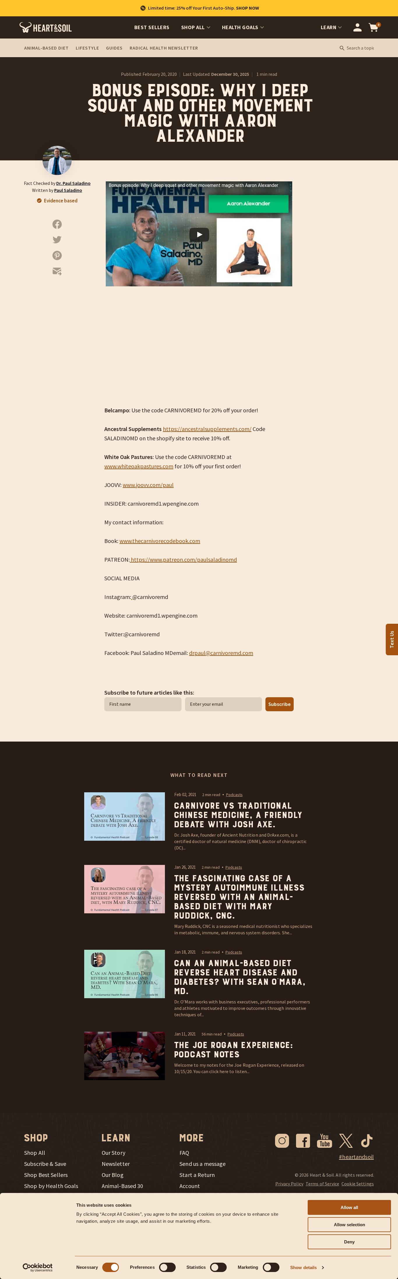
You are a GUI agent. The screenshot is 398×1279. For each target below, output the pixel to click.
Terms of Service (322, 1184)
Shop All (193, 27)
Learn (329, 27)
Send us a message (202, 1164)
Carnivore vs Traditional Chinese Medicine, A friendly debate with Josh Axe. (237, 815)
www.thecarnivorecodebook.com (159, 540)
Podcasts (234, 795)
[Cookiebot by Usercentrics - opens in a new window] (37, 1267)
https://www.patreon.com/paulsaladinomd (183, 559)
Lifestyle (87, 48)
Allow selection (349, 1224)
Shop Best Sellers (46, 1175)
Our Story (113, 1153)
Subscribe (279, 704)
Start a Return (197, 1175)
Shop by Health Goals (51, 1186)
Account (189, 1186)
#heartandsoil (356, 1157)
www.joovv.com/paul (148, 484)
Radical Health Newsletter (164, 48)
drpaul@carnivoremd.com (221, 652)
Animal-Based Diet (46, 48)
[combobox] (360, 48)
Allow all (349, 1207)
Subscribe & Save (45, 1164)
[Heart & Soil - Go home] (46, 27)
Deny (349, 1241)
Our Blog (113, 1175)
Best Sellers (152, 27)
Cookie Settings (357, 1184)
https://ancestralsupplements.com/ (207, 428)
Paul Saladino (68, 190)
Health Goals (240, 27)
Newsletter (116, 1164)
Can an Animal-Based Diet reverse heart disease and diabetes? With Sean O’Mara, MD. (239, 977)
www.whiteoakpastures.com (138, 466)
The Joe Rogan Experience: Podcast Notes (233, 1050)
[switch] (167, 1267)
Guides (114, 48)
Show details (303, 1267)
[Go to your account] (357, 27)
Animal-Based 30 (122, 1186)
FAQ (184, 1153)
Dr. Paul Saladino (73, 183)
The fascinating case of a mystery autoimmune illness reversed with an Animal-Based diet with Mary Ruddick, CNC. (238, 897)
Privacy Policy (289, 1184)
